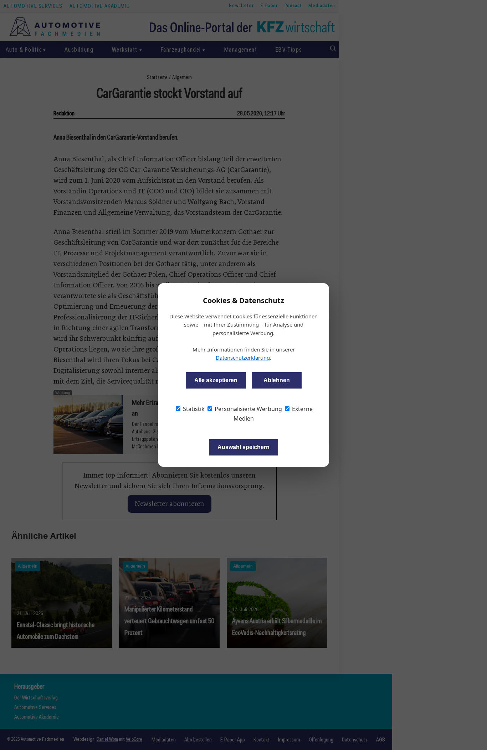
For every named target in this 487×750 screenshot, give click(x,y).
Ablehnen (276, 380)
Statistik (193, 409)
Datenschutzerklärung (243, 357)
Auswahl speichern (243, 447)
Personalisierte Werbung (247, 409)
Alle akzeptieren (215, 380)
